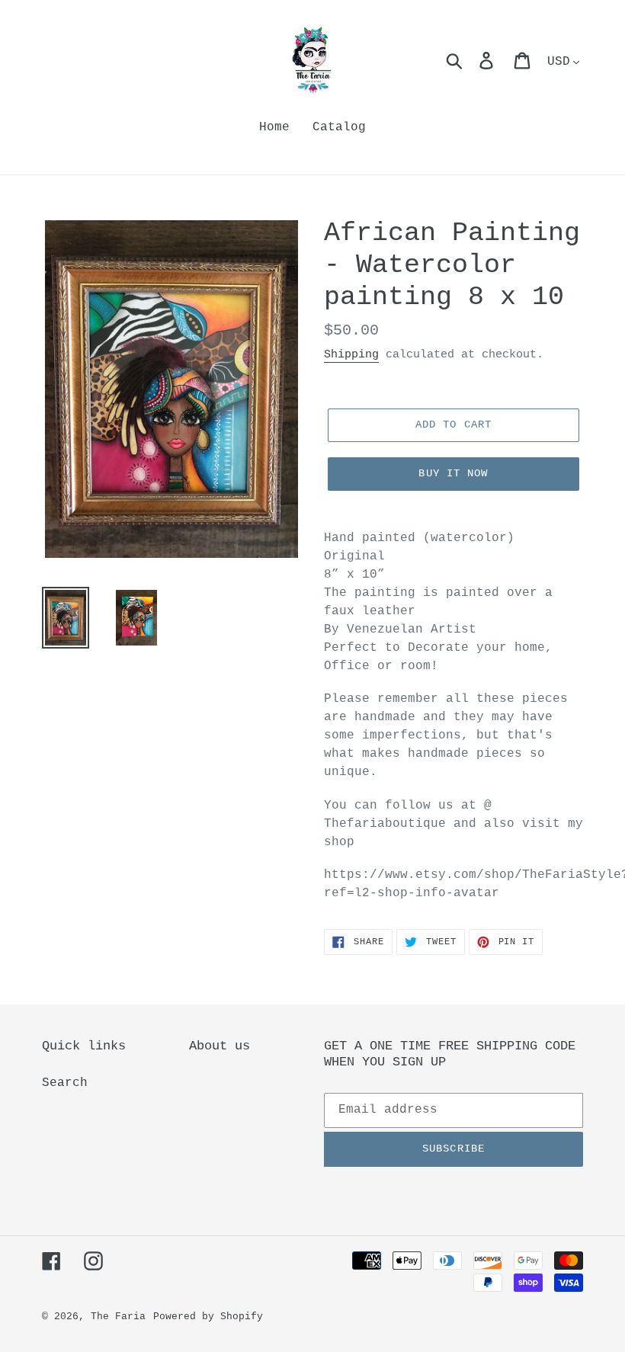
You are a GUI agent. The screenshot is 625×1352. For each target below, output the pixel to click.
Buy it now (453, 473)
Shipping (351, 354)
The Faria (118, 1316)
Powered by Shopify (208, 1316)
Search (65, 1083)
